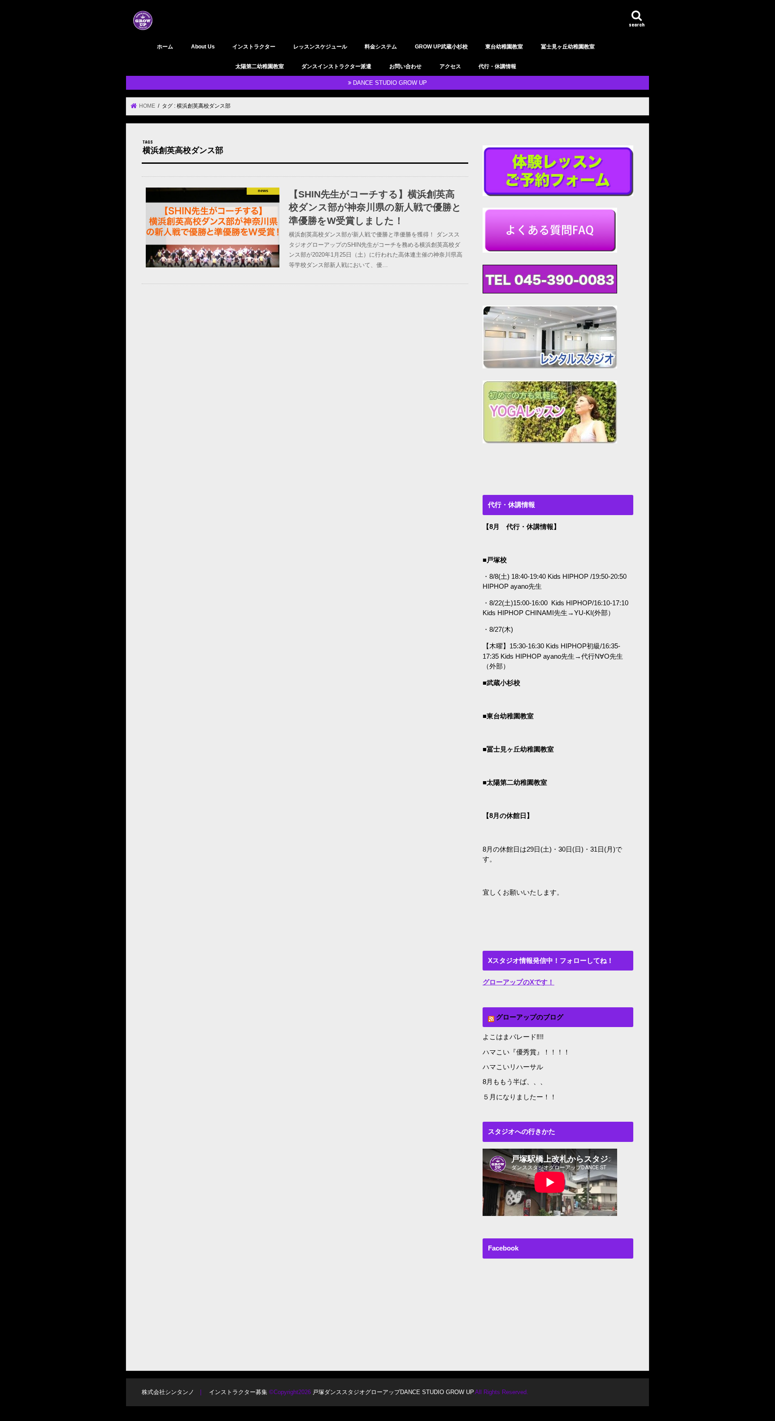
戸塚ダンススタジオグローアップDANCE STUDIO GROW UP (393, 1392)
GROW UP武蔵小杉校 (441, 47)
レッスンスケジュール (320, 47)
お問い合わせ (405, 66)
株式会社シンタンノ (168, 1392)
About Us (203, 47)
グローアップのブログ (529, 1017)
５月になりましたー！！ (520, 1097)
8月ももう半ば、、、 (515, 1081)
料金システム (381, 47)
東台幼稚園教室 (504, 47)
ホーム (165, 47)
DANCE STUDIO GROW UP (390, 82)
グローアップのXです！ (518, 982)
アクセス (450, 66)
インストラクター (253, 47)
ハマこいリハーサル (513, 1067)
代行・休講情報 (497, 66)
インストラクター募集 (238, 1392)
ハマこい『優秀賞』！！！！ (526, 1052)
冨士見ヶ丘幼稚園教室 (568, 47)
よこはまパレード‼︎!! (513, 1037)
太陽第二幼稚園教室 (259, 66)
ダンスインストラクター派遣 (336, 66)
